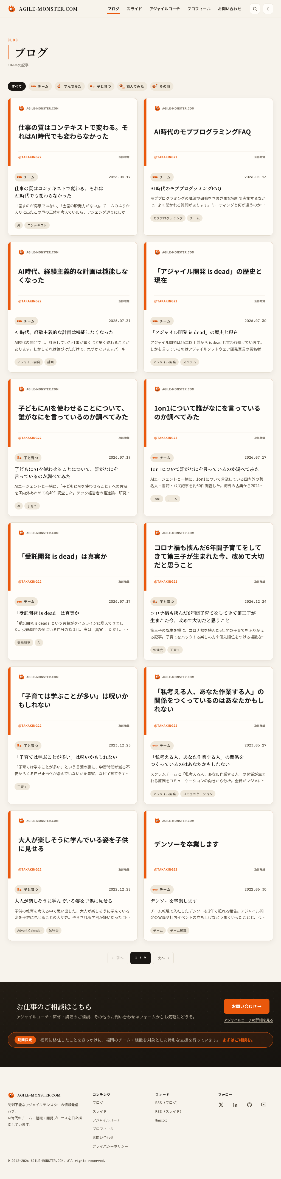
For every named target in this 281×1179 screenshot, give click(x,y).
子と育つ (104, 86)
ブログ (114, 8)
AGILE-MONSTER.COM (48, 8)
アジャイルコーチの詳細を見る (248, 1020)
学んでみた (73, 86)
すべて (17, 86)
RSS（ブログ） (167, 1102)
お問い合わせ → (247, 1006)
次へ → (163, 957)
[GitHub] (249, 1104)
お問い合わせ (229, 8)
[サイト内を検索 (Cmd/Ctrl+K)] (255, 9)
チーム (43, 86)
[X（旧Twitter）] (220, 1104)
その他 (164, 86)
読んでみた (135, 86)
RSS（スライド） (169, 1111)
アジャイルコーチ (165, 8)
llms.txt (161, 1120)
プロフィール (199, 8)
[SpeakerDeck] (263, 1104)
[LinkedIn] (235, 1104)
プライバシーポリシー (110, 1146)
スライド (134, 8)
